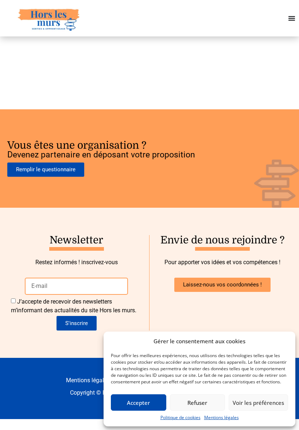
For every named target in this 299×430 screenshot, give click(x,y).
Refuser (197, 402)
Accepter (138, 402)
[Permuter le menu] (291, 18)
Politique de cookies (180, 417)
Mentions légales (221, 417)
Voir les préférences (258, 402)
